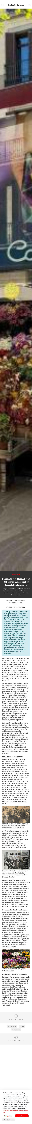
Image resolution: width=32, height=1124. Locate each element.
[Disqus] (16, 1068)
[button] (3, 4)
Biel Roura (21, 601)
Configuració (8, 1116)
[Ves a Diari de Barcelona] (15, 5)
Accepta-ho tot (22, 1116)
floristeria (16, 1030)
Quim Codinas (13, 601)
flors (22, 1026)
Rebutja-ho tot (8, 1120)
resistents (12, 1026)
